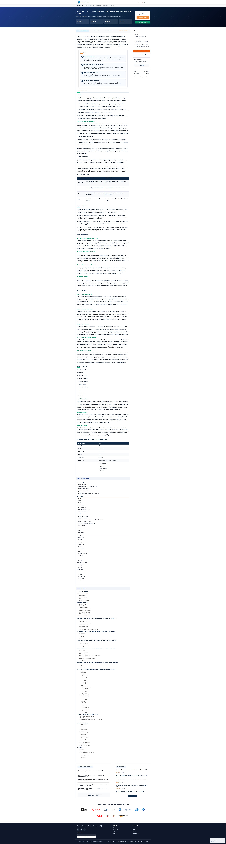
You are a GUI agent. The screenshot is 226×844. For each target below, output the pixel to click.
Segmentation (96, 30)
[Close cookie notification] (223, 838)
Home (77, 5)
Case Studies (115, 829)
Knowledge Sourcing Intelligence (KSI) (89, 826)
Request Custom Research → (93, 795)
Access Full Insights (143, 17)
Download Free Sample (142, 50)
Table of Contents (110, 30)
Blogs (134, 829)
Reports (134, 827)
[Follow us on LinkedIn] (78, 829)
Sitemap (147, 841)
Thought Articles (136, 833)
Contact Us (142, 65)
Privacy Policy (133, 841)
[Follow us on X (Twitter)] (84, 829)
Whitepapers (135, 831)
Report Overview (83, 30)
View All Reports (132, 795)
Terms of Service (141, 841)
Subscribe (86, 836)
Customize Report (123, 30)
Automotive (81, 5)
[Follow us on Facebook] (81, 829)
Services (114, 831)
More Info (212, 841)
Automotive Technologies (89, 5)
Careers (114, 827)
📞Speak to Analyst (141, 54)
